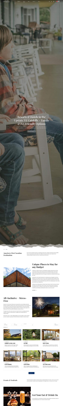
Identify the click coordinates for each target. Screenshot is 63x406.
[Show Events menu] (35, 1)
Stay (24, 1)
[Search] (49, 1)
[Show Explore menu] (20, 1)
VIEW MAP (33, 290)
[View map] (54, 1)
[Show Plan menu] (40, 1)
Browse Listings (31, 131)
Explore (19, 1)
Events (34, 1)
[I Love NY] (57, 1)
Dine (28, 1)
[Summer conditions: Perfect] (52, 1)
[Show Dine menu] (30, 1)
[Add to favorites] (20, 331)
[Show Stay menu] (25, 1)
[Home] (4, 249)
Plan (39, 1)
